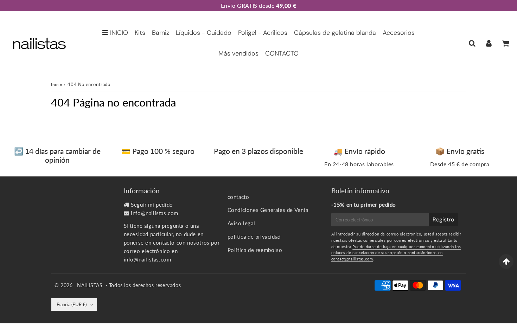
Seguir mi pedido (152, 204)
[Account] (489, 43)
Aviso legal (241, 223)
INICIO (119, 32)
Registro (443, 219)
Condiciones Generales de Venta (268, 210)
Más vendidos (238, 53)
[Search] (472, 43)
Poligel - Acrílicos (262, 32)
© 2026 (64, 285)
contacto (238, 197)
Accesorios (399, 32)
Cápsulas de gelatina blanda (335, 32)
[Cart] (505, 43)
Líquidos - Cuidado (203, 32)
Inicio (57, 84)
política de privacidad (254, 236)
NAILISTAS (89, 285)
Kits (140, 32)
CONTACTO (282, 53)
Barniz (160, 32)
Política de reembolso (255, 250)
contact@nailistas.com (352, 259)
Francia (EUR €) (72, 304)
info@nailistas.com (154, 213)
